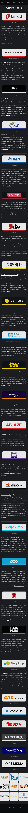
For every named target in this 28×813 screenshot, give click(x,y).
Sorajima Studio (5, 537)
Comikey (9, 185)
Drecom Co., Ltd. (6, 495)
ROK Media (4, 605)
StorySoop (4, 673)
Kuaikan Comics (5, 375)
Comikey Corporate (12, 805)
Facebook (15, 807)
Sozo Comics (4, 405)
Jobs (26, 2)
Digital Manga (5, 465)
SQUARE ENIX (5, 62)
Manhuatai (9, 351)
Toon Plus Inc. (5, 639)
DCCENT (4, 571)
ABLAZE (4, 435)
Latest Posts (9, 807)
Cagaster (4, 439)
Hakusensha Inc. (5, 169)
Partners (9, 2)
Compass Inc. (5, 311)
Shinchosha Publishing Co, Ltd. (9, 275)
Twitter (20, 807)
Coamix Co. (4, 236)
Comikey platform (12, 325)
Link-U (3, 26)
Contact (20, 2)
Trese (21, 437)
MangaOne (4, 202)
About (14, 2)
